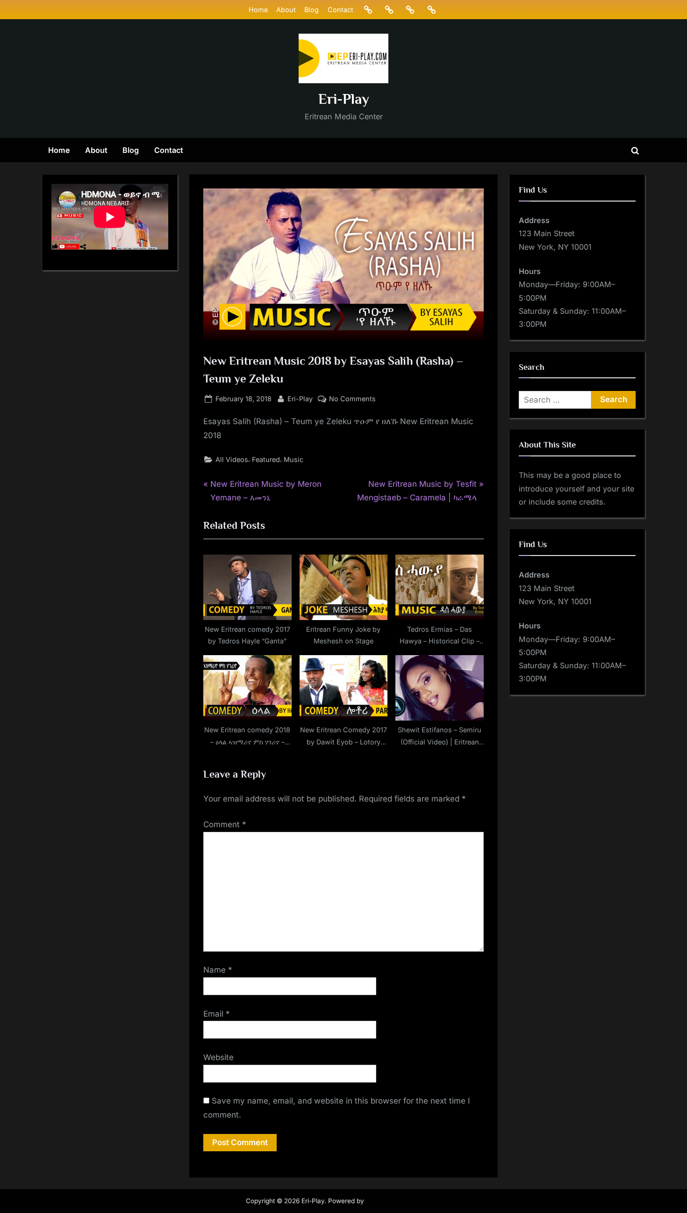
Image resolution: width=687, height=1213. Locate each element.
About (286, 10)
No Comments (352, 399)
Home (258, 10)
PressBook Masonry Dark (404, 1201)
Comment (224, 824)
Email (216, 1013)
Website (218, 1057)
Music (293, 459)
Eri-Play (343, 99)
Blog (311, 10)
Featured (266, 459)
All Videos (231, 459)
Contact (340, 10)
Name (217, 970)
